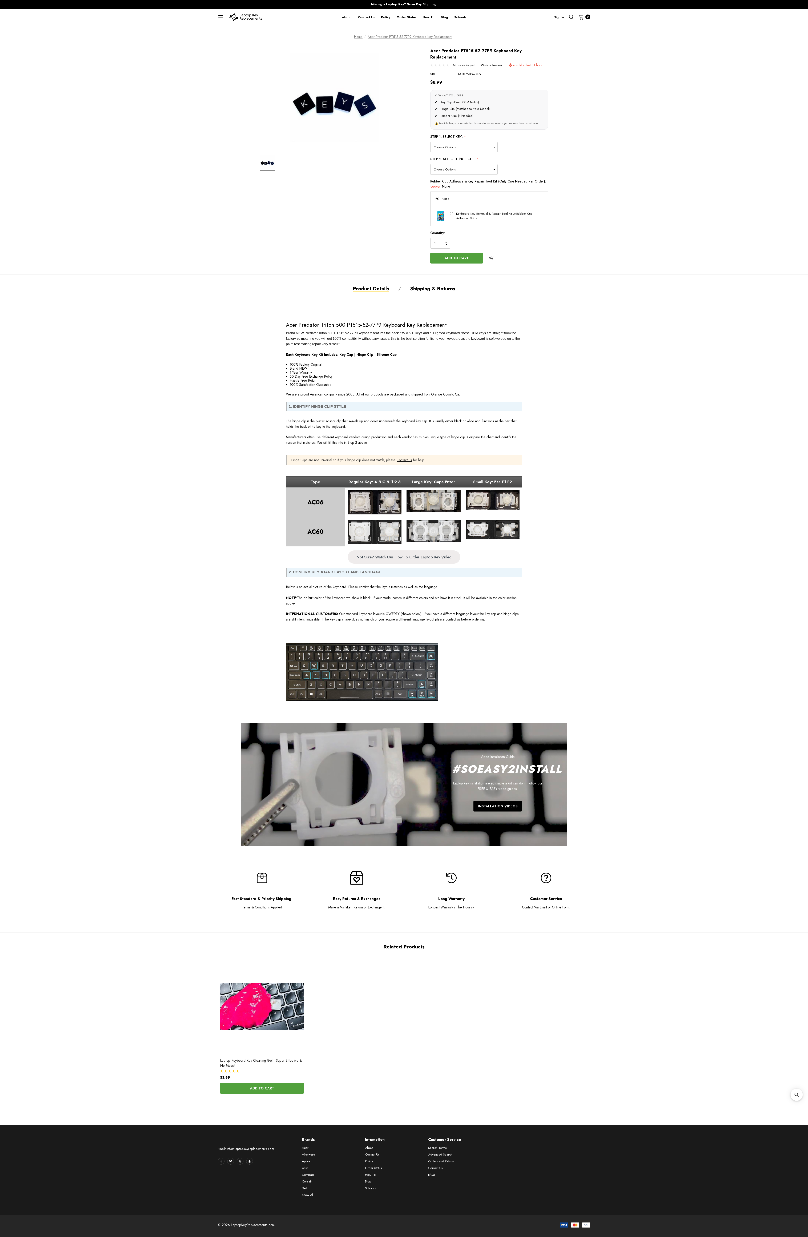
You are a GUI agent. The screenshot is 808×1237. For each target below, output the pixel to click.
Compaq (308, 1174)
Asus (305, 1168)
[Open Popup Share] (491, 258)
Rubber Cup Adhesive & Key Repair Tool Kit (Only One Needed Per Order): (488, 184)
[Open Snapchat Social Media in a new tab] (249, 1161)
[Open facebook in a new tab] (221, 1161)
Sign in (559, 17)
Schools (370, 1188)
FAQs (432, 1174)
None (445, 198)
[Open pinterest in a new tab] (240, 1161)
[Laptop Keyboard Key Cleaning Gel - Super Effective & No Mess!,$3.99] (262, 1006)
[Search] (571, 17)
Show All (308, 1195)
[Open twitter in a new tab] (230, 1161)
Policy (369, 1161)
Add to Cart (262, 1088)
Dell (304, 1188)
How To (370, 1174)
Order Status (373, 1168)
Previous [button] (321, 4)
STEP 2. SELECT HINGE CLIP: (454, 159)
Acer (305, 1147)
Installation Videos (498, 806)
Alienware (308, 1154)
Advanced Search (440, 1154)
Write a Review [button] (491, 65)
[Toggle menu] (220, 17)
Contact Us (404, 460)
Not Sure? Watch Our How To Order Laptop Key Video (404, 557)
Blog (368, 1181)
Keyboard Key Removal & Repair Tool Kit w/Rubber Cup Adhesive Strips (494, 216)
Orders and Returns (441, 1161)
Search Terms (437, 1147)
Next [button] (487, 4)
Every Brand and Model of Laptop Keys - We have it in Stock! (404, 4)
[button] (797, 1095)
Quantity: (437, 232)
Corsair (307, 1181)
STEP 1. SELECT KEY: (447, 136)
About (369, 1147)
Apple (306, 1161)
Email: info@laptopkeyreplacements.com (246, 1148)
